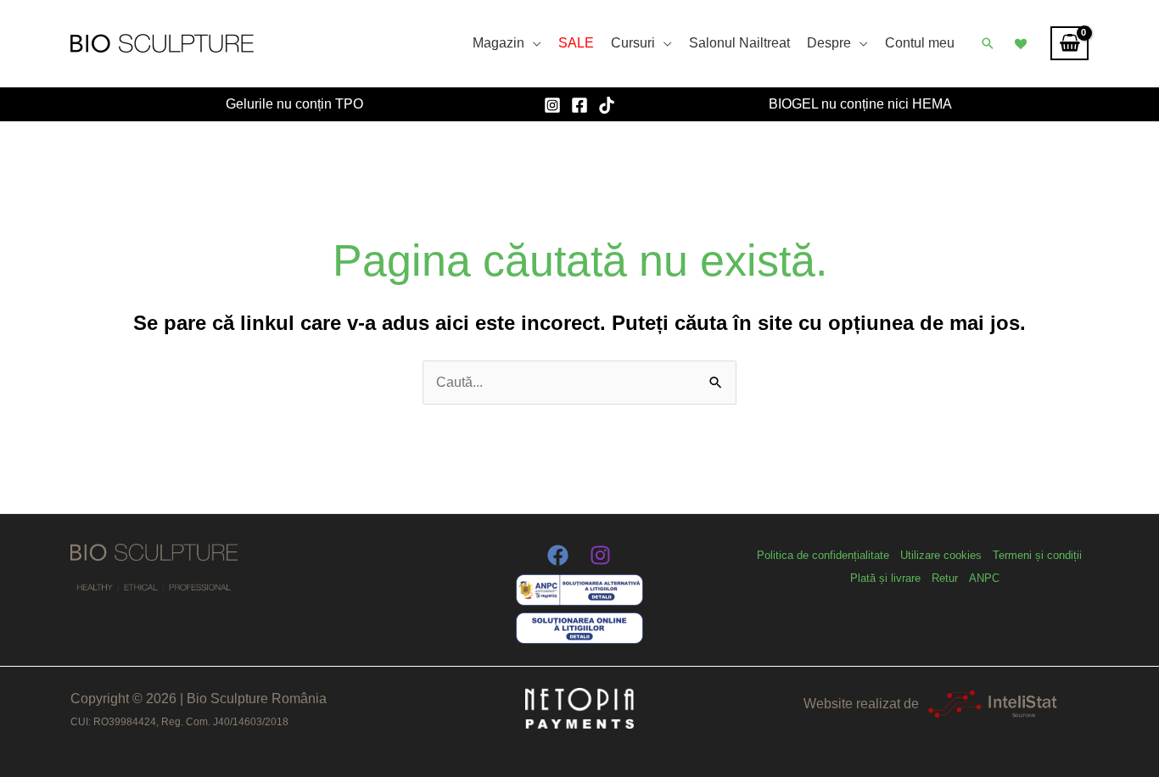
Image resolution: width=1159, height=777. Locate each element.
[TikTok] (606, 105)
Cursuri (633, 43)
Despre (829, 43)
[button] (987, 43)
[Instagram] (552, 105)
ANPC (984, 578)
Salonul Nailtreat (739, 43)
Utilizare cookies (941, 555)
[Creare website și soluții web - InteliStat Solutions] (992, 703)
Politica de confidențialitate (823, 555)
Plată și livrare (885, 578)
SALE (576, 43)
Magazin (498, 43)
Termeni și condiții (1037, 555)
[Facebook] (579, 105)
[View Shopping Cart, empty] (1069, 43)
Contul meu (920, 43)
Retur (945, 578)
